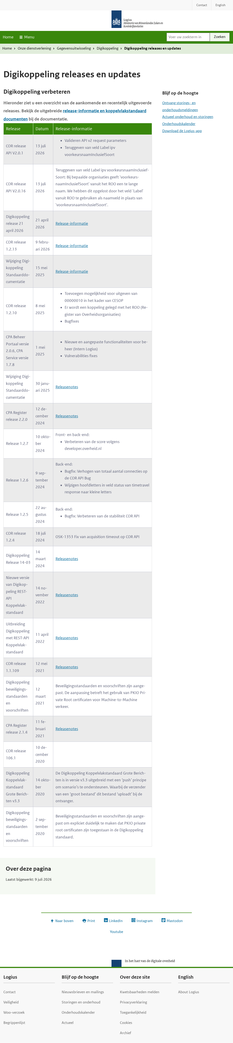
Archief (125, 1032)
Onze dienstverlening (34, 48)
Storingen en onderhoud (81, 1002)
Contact (9, 992)
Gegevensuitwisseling (74, 48)
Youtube (116, 931)
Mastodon (174, 920)
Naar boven (64, 920)
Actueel (67, 1022)
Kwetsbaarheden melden (139, 992)
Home (8, 37)
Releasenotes (67, 386)
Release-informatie (72, 223)
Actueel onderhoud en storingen (187, 116)
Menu (29, 37)
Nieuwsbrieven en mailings (83, 992)
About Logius (188, 992)
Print (91, 920)
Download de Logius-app (182, 130)
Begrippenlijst (14, 1022)
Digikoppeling (107, 48)
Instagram (144, 920)
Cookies (126, 1022)
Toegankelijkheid (133, 1012)
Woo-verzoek (14, 1012)
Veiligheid (11, 1002)
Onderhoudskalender (178, 123)
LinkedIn (115, 920)
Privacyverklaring (133, 1002)
